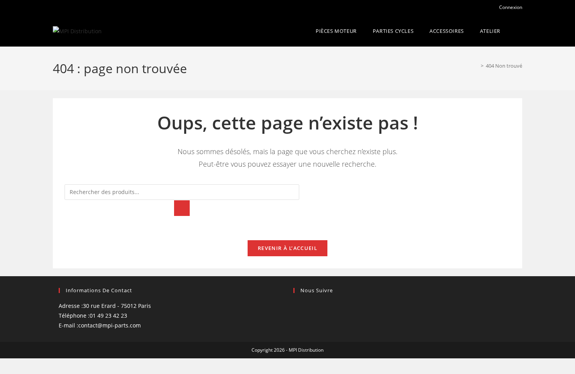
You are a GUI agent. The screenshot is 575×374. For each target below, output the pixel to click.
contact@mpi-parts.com (109, 325)
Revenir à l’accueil (287, 248)
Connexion (510, 7)
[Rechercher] (182, 208)
